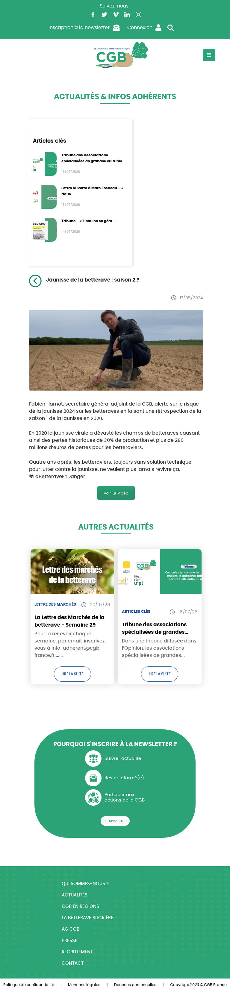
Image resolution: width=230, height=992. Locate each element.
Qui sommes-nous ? (85, 883)
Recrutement (77, 952)
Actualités (74, 895)
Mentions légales (84, 985)
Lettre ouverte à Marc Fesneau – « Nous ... (92, 191)
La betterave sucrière (87, 918)
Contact (73, 963)
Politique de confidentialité (28, 985)
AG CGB (70, 929)
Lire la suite (72, 674)
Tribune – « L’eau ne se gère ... (88, 221)
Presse (69, 940)
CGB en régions (80, 906)
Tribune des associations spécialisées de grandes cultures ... (93, 158)
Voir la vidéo (116, 493)
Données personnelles (135, 985)
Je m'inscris (115, 821)
